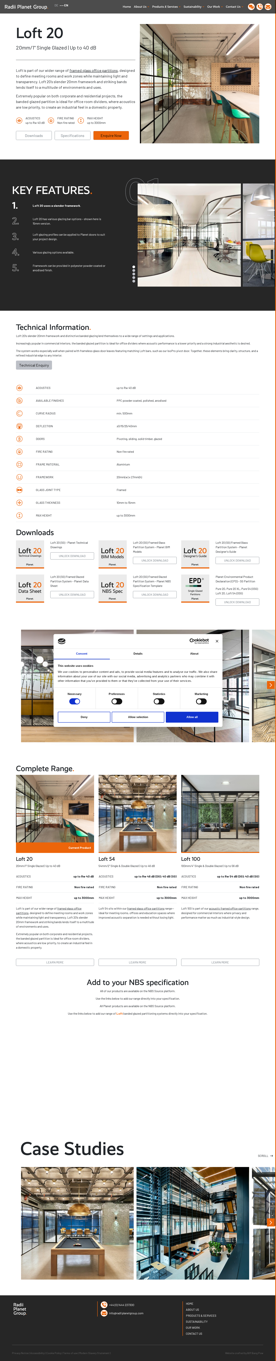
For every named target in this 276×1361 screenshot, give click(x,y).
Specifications (72, 135)
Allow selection (138, 717)
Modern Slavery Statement (94, 1353)
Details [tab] (138, 653)
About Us (140, 6)
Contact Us (194, 1333)
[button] (60, 206)
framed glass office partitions (93, 70)
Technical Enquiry (34, 365)
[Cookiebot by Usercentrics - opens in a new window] (192, 641)
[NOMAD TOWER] (77, 1223)
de (56, 5)
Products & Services (201, 1315)
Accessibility (37, 1353)
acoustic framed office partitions (230, 908)
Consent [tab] (81, 653)
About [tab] (194, 653)
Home (127, 6)
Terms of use (70, 1353)
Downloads (34, 135)
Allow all (192, 717)
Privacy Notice (20, 1353)
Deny (84, 717)
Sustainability (197, 1321)
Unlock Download (72, 556)
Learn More (55, 962)
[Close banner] (217, 641)
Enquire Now (111, 135)
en (66, 5)
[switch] (117, 702)
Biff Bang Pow (255, 1353)
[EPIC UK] (192, 1223)
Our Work (193, 1327)
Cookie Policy (54, 1353)
